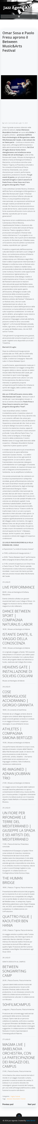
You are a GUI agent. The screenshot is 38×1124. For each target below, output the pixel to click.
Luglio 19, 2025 (23, 123)
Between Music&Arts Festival (16, 1099)
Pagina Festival (15, 1096)
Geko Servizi (30, 1121)
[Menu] (19, 16)
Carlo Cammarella (10, 123)
